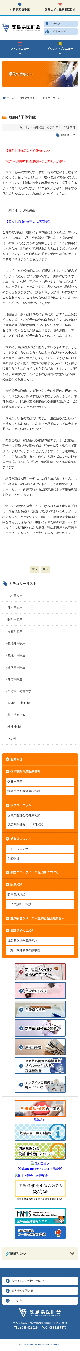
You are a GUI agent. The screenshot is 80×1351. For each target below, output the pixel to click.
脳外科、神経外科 (19, 703)
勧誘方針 (40, 1119)
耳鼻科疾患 (14, 679)
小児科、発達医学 (19, 691)
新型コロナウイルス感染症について (34, 872)
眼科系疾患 (68, 135)
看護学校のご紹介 (22, 930)
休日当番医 (14, 781)
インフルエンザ (17, 849)
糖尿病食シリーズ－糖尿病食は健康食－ (37, 918)
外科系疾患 (14, 607)
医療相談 (16, 884)
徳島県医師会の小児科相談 (25, 824)
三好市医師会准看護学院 (23, 950)
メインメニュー (20, 48)
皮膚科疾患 (14, 631)
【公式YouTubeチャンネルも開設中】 (40, 1168)
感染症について (20, 838)
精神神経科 (14, 726)
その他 (11, 738)
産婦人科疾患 (16, 655)
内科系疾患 (14, 595)
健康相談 (38, 127)
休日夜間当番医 (20, 9)
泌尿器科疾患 (16, 667)
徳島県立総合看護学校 (22, 940)
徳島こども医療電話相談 (23, 791)
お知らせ (16, 759)
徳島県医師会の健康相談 (23, 815)
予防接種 (13, 858)
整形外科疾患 (16, 643)
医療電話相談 (16, 894)
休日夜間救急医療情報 (25, 771)
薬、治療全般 (16, 714)
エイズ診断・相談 (19, 904)
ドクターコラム (20, 805)
